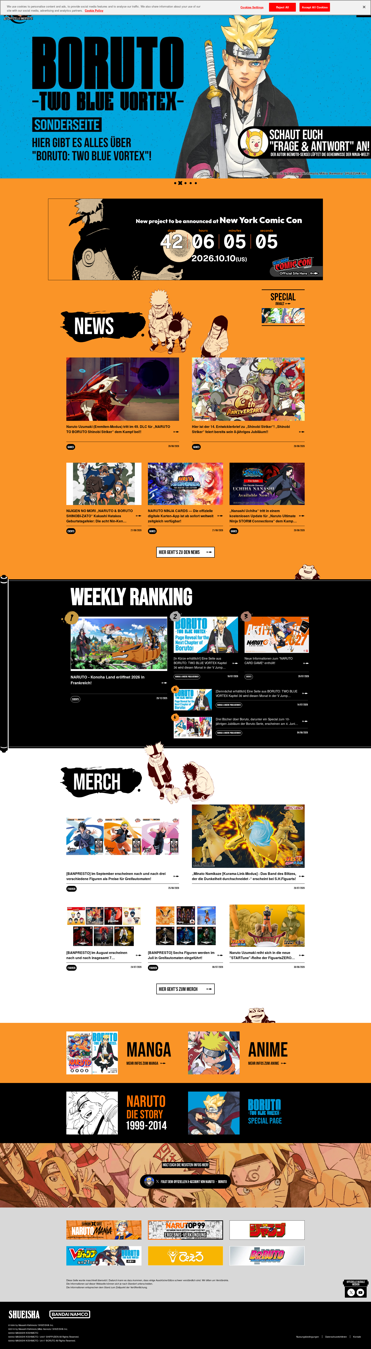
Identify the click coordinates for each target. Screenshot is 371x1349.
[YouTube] (360, 1292)
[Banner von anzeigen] (180, 183)
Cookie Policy (94, 11)
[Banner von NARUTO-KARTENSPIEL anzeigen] (175, 183)
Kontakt (357, 1336)
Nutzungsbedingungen (307, 1336)
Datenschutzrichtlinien (336, 1336)
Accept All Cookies (314, 7)
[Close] (364, 7)
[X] (351, 1292)
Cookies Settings (251, 7)
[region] (185, 7)
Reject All (282, 7)
